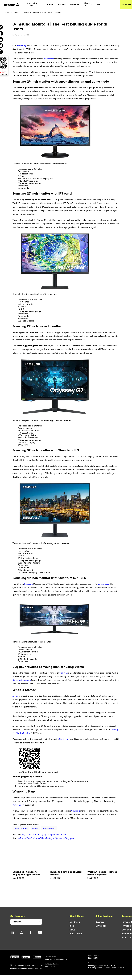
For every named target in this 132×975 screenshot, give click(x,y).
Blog (16, 12)
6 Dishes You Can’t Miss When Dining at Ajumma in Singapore (46, 838)
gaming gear (103, 584)
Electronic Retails (21, 828)
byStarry (16, 35)
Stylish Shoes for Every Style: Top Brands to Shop (44, 834)
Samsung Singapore (22, 680)
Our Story (74, 922)
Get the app (126, 4)
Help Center (75, 933)
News (72, 929)
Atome (7, 12)
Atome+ (49, 4)
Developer (75, 4)
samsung (35, 828)
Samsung (28, 584)
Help (99, 4)
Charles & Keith (23, 733)
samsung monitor (48, 828)
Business (62, 4)
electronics (49, 59)
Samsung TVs (18, 805)
